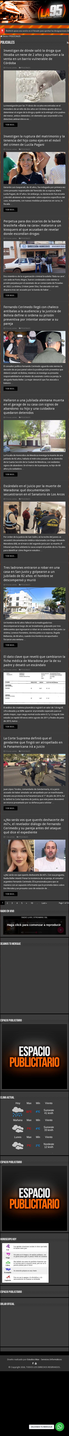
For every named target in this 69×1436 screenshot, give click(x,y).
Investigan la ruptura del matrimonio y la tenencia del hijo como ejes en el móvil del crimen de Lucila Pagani (34, 140)
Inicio (5, 36)
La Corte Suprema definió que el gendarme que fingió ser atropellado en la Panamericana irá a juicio (33, 742)
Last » (44, 903)
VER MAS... (10, 125)
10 (32, 903)
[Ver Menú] (4, 8)
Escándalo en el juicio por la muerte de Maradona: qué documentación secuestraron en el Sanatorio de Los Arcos (34, 490)
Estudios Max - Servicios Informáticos (44, 1424)
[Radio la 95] (34, 11)
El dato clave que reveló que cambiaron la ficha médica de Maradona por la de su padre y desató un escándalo (34, 661)
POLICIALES (25, 68)
